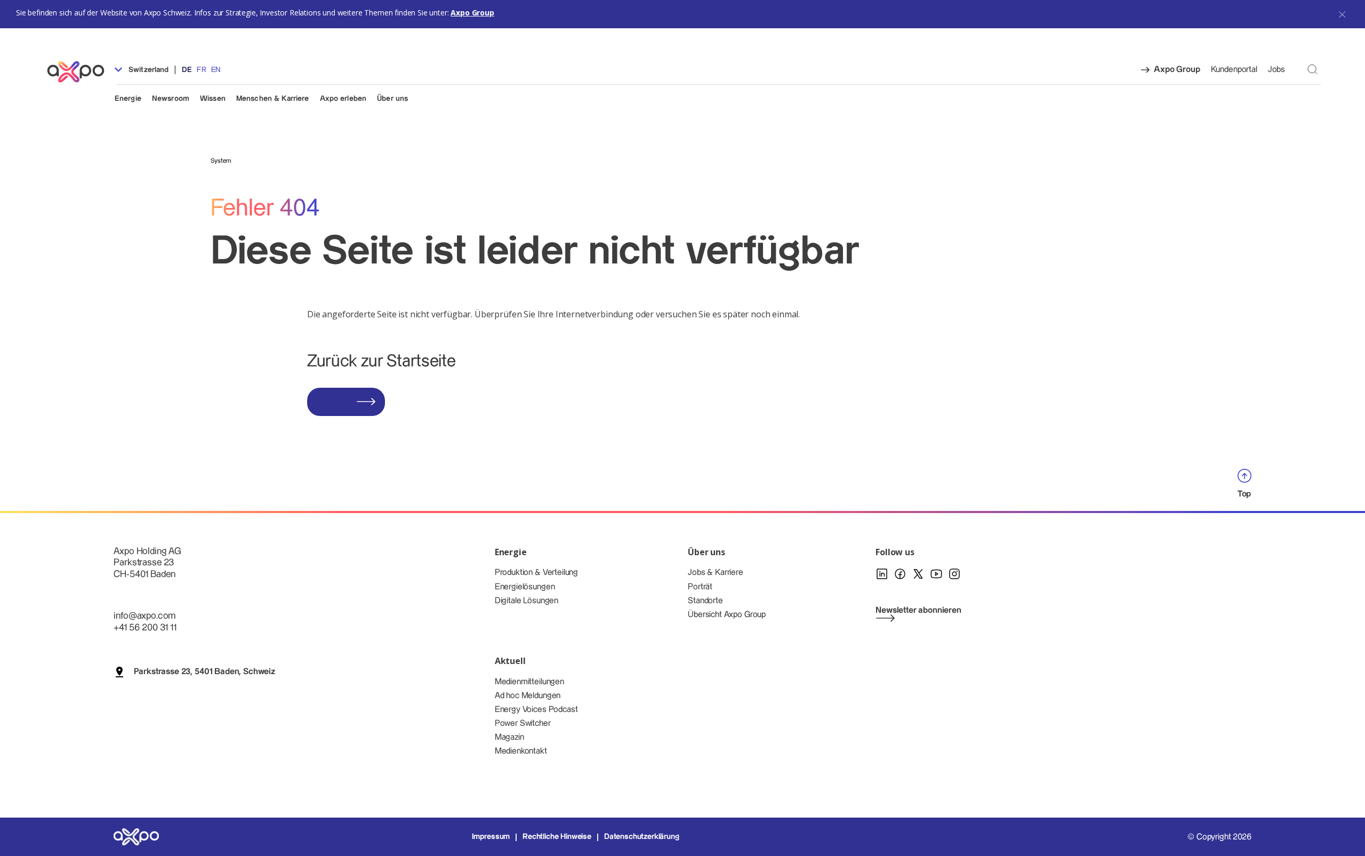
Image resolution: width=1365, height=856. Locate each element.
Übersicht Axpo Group (727, 615)
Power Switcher (523, 723)
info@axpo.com (144, 615)
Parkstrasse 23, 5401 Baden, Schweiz (204, 672)
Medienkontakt (521, 751)
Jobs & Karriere (715, 573)
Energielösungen (525, 587)
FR (201, 70)
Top (1244, 494)
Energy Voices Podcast (536, 710)
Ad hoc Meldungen (527, 696)
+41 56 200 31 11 (145, 627)
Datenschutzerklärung (641, 837)
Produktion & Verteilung (536, 573)
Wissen (213, 98)
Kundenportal (1234, 70)
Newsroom (170, 98)
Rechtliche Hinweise (557, 837)
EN (215, 70)
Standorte (705, 601)
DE (187, 70)
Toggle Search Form (1312, 69)
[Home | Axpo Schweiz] (80, 71)
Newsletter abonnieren (918, 610)
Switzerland (147, 70)
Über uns (392, 98)
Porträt (700, 587)
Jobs (1276, 70)
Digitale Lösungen (526, 601)
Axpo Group (472, 12)
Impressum (491, 837)
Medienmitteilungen (529, 682)
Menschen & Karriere (272, 98)
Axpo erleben (343, 98)
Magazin (509, 737)
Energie (128, 98)
